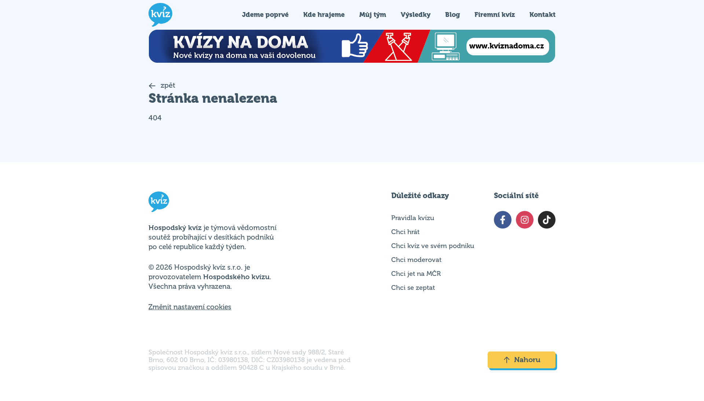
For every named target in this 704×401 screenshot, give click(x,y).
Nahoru (527, 360)
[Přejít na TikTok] (547, 220)
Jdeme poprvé (265, 14)
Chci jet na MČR (416, 273)
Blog (452, 14)
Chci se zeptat (413, 287)
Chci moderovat (416, 259)
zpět (167, 85)
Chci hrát (405, 232)
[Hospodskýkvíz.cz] (160, 15)
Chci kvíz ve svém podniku (432, 245)
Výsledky (415, 14)
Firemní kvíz (494, 14)
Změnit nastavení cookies (189, 307)
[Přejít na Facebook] (502, 220)
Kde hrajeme (324, 14)
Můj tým (372, 14)
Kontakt (542, 14)
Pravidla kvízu (412, 218)
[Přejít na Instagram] (525, 220)
